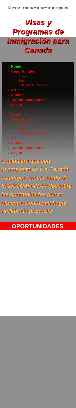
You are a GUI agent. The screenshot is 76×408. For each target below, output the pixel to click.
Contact (18, 95)
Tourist (22, 76)
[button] (38, 110)
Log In (16, 105)
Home (16, 66)
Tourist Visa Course (28, 100)
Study (22, 80)
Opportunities (23, 71)
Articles (18, 90)
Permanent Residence (33, 85)
